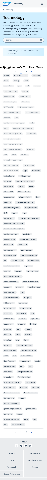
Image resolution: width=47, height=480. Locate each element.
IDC (5, 424)
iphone (15, 213)
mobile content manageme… (23, 128)
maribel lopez (9, 218)
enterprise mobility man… (13, 160)
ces (5, 155)
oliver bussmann (10, 255)
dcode (37, 361)
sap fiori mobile (29, 165)
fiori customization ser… (12, 382)
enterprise (24, 155)
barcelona (21, 324)
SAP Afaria (25, 102)
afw (32, 313)
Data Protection (9, 361)
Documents (8, 372)
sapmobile (19, 287)
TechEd (21, 186)
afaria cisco (23, 303)
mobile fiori (26, 234)
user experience (9, 292)
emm (14, 155)
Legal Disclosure (35, 460)
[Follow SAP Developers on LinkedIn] (30, 446)
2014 (22, 292)
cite (17, 340)
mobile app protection (25, 107)
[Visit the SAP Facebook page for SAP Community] (17, 446)
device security (9, 366)
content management (11, 208)
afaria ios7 (8, 313)
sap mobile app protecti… (13, 133)
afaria (6, 81)
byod (18, 329)
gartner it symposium (11, 403)
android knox (8, 319)
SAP (28, 86)
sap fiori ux (28, 266)
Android (37, 86)
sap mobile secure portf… (12, 276)
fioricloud (23, 387)
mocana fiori (23, 245)
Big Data (33, 324)
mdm (26, 81)
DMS (21, 366)
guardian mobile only (11, 419)
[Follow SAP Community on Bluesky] (21, 446)
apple (32, 123)
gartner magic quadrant (12, 409)
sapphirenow (8, 186)
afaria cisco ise (9, 308)
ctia (14, 356)
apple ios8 (34, 319)
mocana (25, 91)
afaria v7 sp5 (21, 313)
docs (30, 366)
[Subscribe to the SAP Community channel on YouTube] (26, 446)
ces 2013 (7, 202)
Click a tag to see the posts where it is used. (23, 52)
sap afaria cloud (17, 260)
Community (18, 4)
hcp (34, 419)
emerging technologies (12, 139)
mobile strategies (10, 102)
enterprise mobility (20, 75)
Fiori (16, 118)
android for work (23, 192)
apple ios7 (22, 319)
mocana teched (9, 250)
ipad (19, 86)
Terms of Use (35, 453)
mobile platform (24, 176)
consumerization (10, 351)
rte (5, 260)
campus (28, 329)
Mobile (6, 75)
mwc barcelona (26, 250)
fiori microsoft (30, 382)
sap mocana (31, 133)
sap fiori (7, 118)
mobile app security (32, 112)
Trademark (11, 467)
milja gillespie (9, 176)
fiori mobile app (9, 387)
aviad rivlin (30, 149)
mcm (6, 128)
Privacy (12, 453)
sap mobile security (11, 282)
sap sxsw (7, 287)
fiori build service (24, 377)
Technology (9, 10)
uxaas (31, 186)
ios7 (5, 213)
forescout (35, 387)
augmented (8, 324)
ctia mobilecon (26, 356)
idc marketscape (18, 424)
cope (6, 356)
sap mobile (36, 75)
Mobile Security (25, 96)
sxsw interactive (34, 287)
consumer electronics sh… (25, 202)
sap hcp (7, 271)
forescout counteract (11, 393)
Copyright (12, 460)
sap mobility (8, 86)
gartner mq (8, 414)
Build (37, 197)
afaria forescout (25, 308)
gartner (22, 398)
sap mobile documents (12, 112)
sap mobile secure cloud (12, 149)
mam (24, 213)
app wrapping (9, 197)
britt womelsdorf (24, 197)
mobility (16, 81)
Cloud (26, 340)
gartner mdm (30, 409)
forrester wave (9, 398)
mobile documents (10, 234)
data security (25, 361)
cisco (18, 335)
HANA (26, 419)
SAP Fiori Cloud (33, 260)
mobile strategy (9, 239)
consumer (7, 345)
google (19, 414)
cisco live (7, 340)
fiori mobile (36, 171)
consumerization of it (28, 351)
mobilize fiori (8, 245)
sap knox (18, 271)
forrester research (30, 393)
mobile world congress (28, 239)
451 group (27, 298)
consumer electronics (24, 345)
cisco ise (28, 335)
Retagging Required (11, 165)
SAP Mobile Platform (11, 171)
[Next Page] (31, 72)
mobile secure (9, 96)
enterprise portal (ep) (25, 372)
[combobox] (23, 40)
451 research (8, 303)
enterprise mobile (31, 208)
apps (25, 171)
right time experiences (29, 255)
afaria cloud (8, 192)
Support (35, 467)
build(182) (7, 329)
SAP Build (7, 181)
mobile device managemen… (14, 123)
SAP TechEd (8, 107)
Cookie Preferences (12, 474)
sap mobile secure (10, 91)
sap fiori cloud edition (11, 266)
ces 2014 (7, 335)
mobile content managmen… (14, 229)
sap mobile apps (32, 271)
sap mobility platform (30, 282)
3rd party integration (11, 298)
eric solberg (8, 377)
